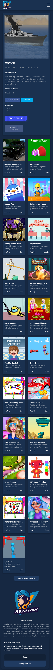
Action (8, 68)
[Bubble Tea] (14, 189)
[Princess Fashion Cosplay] (39, 309)
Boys (15, 68)
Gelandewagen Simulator (15, 164)
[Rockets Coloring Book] (14, 388)
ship (36, 68)
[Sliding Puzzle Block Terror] (14, 229)
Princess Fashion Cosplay (40, 323)
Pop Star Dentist (11, 363)
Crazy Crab (34, 363)
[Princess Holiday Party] (39, 507)
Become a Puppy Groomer (40, 283)
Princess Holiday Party (39, 522)
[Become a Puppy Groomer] (39, 269)
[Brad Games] (6, 5)
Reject (25, 657)
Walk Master (10, 283)
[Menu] (48, 5)
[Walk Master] (14, 269)
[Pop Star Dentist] (14, 348)
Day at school (35, 244)
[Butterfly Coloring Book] (14, 507)
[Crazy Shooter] (14, 309)
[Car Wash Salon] (39, 388)
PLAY (6, 173)
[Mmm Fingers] (14, 467)
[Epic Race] (14, 547)
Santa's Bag (34, 164)
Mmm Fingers (10, 482)
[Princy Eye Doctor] (14, 428)
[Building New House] (39, 189)
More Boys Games (26, 578)
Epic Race (8, 562)
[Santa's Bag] (39, 150)
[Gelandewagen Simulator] (14, 150)
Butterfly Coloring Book (14, 522)
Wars (22, 68)
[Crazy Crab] (39, 348)
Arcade (46, 252)
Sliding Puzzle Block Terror (15, 244)
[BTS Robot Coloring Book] (39, 467)
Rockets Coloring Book (14, 403)
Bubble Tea (9, 204)
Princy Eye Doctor (12, 442)
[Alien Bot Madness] (39, 428)
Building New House (38, 204)
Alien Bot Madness (37, 442)
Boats (29, 68)
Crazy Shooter (10, 323)
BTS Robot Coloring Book (40, 482)
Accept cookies (25, 663)
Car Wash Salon (36, 403)
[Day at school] (39, 229)
